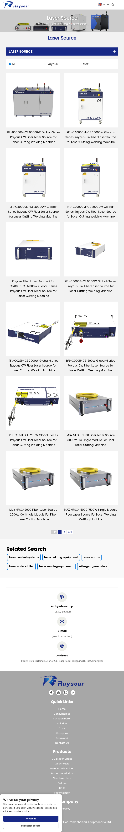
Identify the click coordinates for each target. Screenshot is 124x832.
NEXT (70, 532)
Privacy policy (62, 808)
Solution (62, 723)
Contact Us (62, 743)
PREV (54, 532)
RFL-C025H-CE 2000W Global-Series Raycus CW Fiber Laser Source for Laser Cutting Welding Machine (33, 365)
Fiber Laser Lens (62, 778)
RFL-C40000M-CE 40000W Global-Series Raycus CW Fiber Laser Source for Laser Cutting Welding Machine (90, 137)
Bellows (62, 783)
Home (44, 23)
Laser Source (79, 23)
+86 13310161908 (62, 612)
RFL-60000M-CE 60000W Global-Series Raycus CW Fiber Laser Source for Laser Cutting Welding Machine (33, 137)
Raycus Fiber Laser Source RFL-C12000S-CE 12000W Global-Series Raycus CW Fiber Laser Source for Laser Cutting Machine (33, 288)
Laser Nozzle (62, 763)
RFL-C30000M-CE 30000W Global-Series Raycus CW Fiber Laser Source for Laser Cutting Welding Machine (33, 211)
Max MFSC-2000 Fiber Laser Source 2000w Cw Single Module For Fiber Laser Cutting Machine (33, 514)
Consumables (62, 713)
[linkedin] (73, 692)
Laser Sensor (62, 792)
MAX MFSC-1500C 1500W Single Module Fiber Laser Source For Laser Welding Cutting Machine (90, 514)
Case (62, 728)
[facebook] (51, 692)
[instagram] (65, 692)
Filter (62, 788)
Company (62, 733)
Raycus (52, 64)
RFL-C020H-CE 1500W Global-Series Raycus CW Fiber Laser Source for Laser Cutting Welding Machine (90, 365)
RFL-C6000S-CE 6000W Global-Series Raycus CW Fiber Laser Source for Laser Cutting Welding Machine (91, 286)
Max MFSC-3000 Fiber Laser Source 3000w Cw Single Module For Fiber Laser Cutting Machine (91, 440)
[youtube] (58, 692)
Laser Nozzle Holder (62, 768)
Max (85, 64)
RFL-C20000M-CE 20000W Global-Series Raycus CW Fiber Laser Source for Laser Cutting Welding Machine (90, 211)
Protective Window (62, 773)
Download (62, 738)
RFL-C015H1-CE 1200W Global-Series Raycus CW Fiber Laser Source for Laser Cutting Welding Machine (33, 440)
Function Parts (59, 23)
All (13, 64)
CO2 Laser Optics (62, 758)
